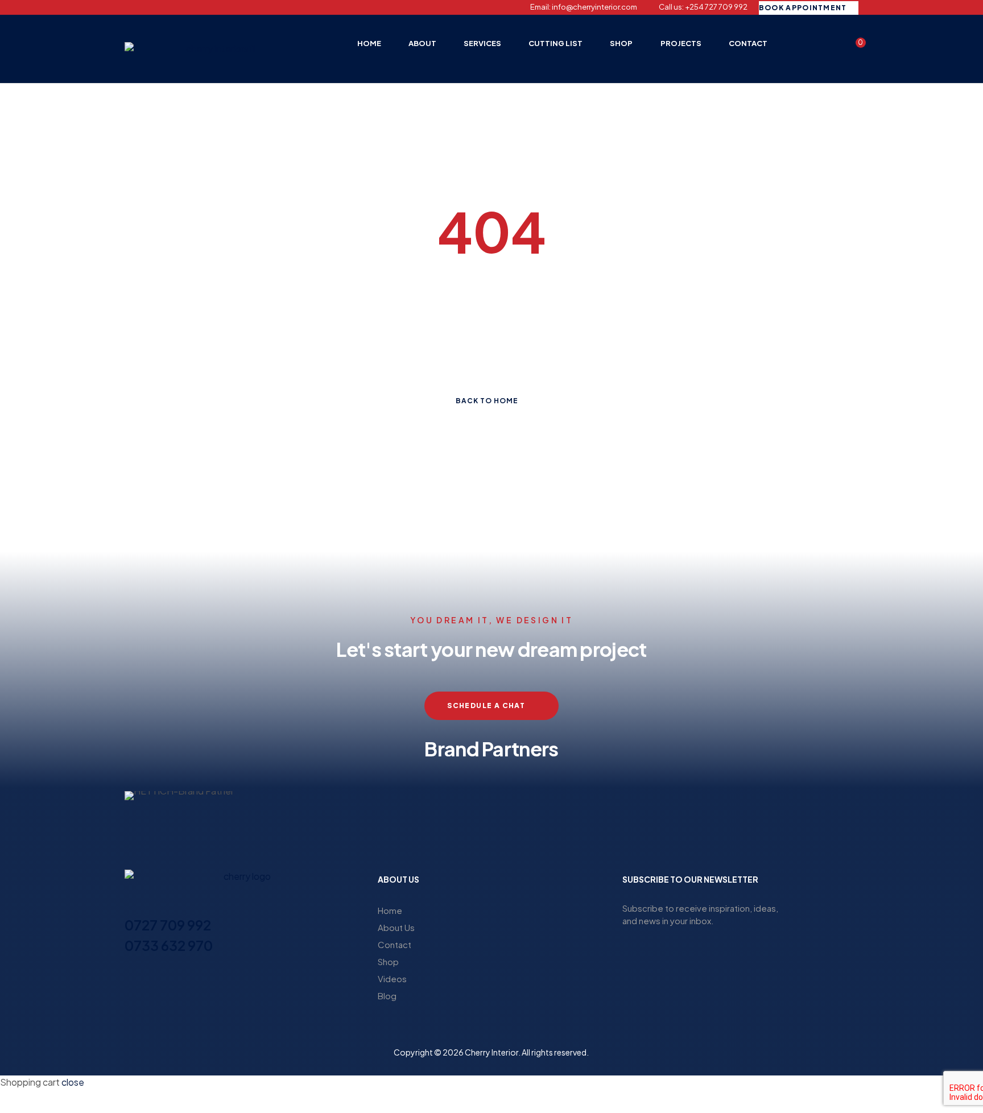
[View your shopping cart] (853, 47)
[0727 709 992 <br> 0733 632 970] (131, 904)
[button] (135, 796)
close (72, 1082)
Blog (387, 995)
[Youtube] (188, 7)
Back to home (487, 400)
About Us (396, 927)
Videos (392, 978)
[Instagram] (148, 7)
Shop (388, 961)
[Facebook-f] (129, 7)
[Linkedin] (168, 7)
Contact (394, 944)
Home (390, 910)
